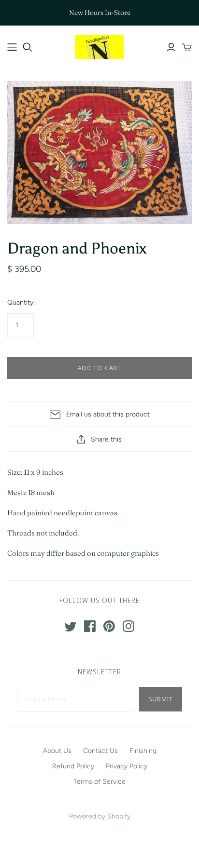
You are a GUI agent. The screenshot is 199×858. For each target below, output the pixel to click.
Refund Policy (73, 766)
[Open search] (27, 47)
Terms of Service (99, 782)
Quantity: (21, 302)
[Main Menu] (12, 47)
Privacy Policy (126, 766)
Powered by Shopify (99, 816)
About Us (57, 751)
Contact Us (100, 751)
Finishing (142, 751)
